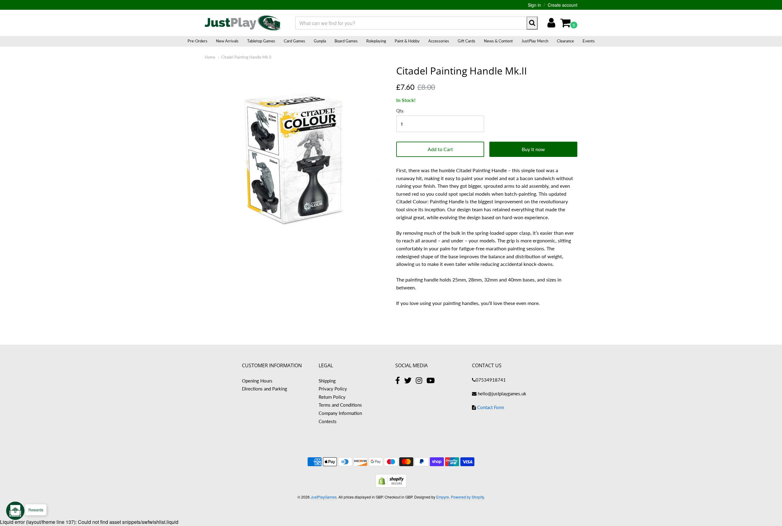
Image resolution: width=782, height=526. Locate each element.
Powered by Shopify (467, 496)
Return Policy (332, 397)
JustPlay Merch (534, 40)
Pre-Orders (197, 40)
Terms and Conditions (340, 405)
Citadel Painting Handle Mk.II (246, 57)
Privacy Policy (333, 388)
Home (210, 57)
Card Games (294, 40)
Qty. (400, 110)
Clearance (565, 40)
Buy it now (533, 149)
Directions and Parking (264, 388)
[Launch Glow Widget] (15, 511)
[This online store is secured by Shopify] (391, 485)
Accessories (438, 40)
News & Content (498, 40)
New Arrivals (227, 40)
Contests (328, 421)
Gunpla (320, 40)
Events (589, 40)
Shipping (327, 380)
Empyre (442, 496)
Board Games (346, 40)
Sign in (534, 5)
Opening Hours (257, 380)
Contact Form (490, 407)
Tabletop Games (261, 40)
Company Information (340, 413)
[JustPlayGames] (243, 23)
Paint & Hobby (407, 40)
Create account (562, 5)
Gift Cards (466, 40)
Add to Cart (440, 149)
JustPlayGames (324, 496)
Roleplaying (376, 40)
